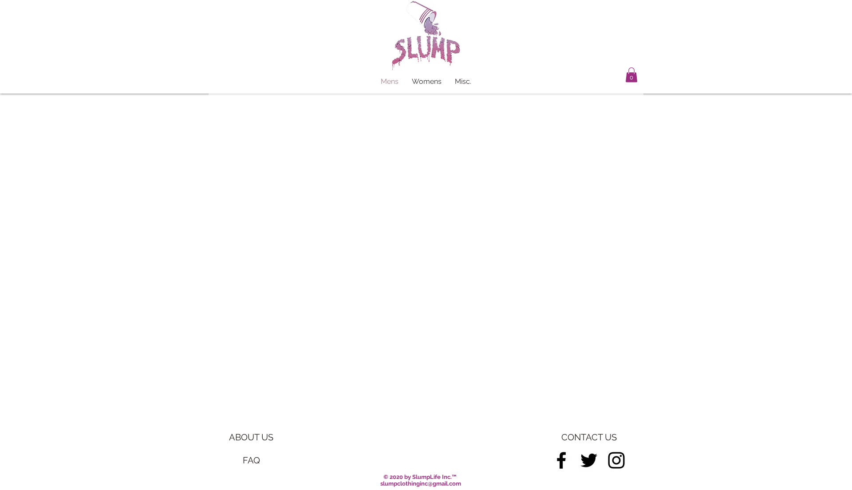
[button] (631, 74)
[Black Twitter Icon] (589, 460)
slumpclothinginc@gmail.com (420, 483)
